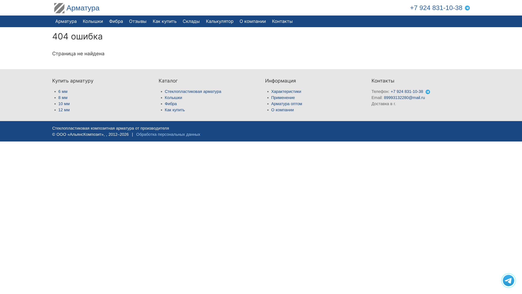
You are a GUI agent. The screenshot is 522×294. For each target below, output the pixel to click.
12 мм (64, 110)
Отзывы (138, 21)
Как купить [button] (165, 21)
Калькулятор (219, 21)
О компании (253, 21)
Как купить (175, 110)
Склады (191, 21)
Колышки (173, 97)
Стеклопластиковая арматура (193, 91)
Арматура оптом (286, 103)
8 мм (62, 97)
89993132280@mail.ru (404, 97)
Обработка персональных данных (168, 134)
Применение (283, 97)
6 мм (62, 91)
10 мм (64, 103)
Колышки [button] (93, 21)
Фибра (116, 21)
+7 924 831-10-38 (436, 7)
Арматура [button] (66, 21)
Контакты (282, 21)
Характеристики (286, 91)
